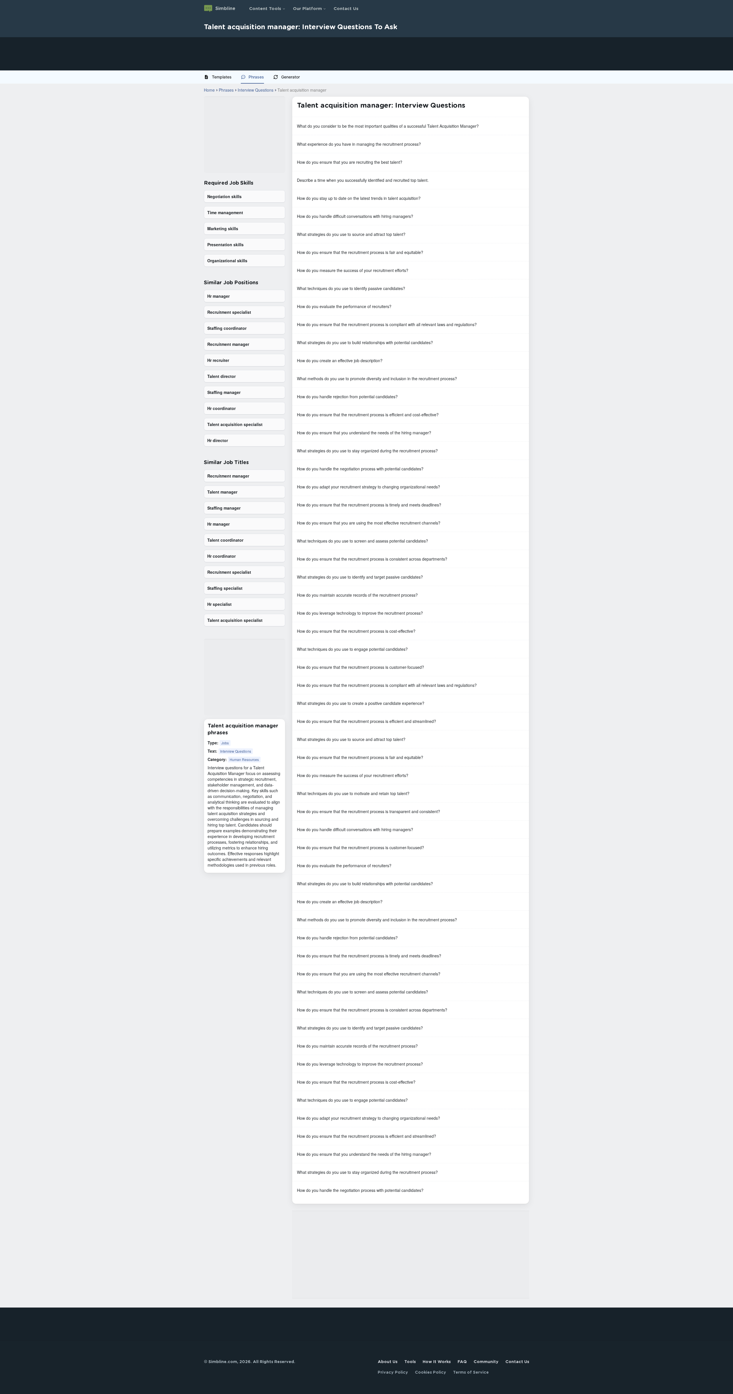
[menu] (366, 77)
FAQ (462, 1362)
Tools (410, 1362)
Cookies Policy (430, 1373)
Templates (222, 76)
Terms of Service (471, 1373)
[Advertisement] (172, 54)
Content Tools (265, 9)
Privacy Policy (393, 1373)
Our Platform (307, 9)
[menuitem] (220, 77)
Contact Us (346, 9)
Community (486, 1362)
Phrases (256, 76)
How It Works (437, 1362)
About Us (387, 1362)
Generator (290, 76)
